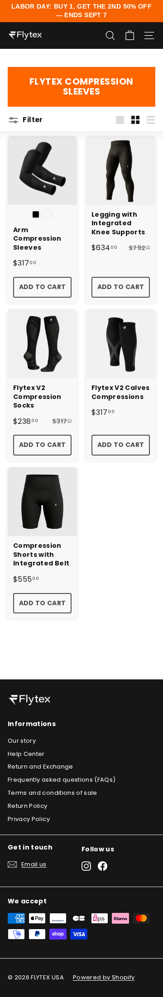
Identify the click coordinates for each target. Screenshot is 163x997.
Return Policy (28, 806)
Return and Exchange (40, 766)
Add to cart (42, 286)
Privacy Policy (29, 819)
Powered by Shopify (103, 977)
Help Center (26, 754)
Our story (22, 740)
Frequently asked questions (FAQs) (62, 779)
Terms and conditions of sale (52, 792)
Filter (32, 119)
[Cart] (129, 35)
